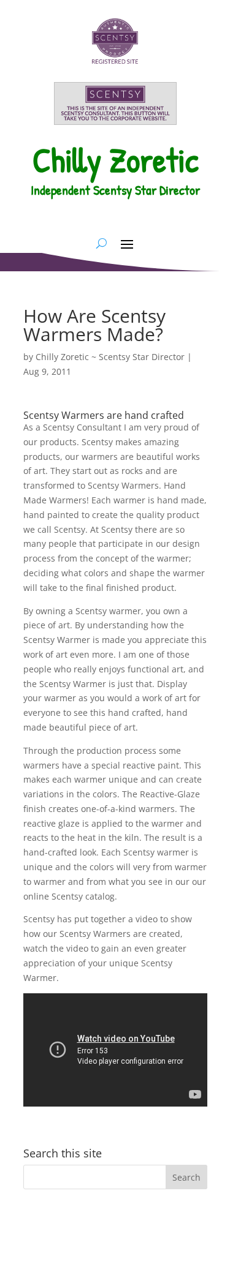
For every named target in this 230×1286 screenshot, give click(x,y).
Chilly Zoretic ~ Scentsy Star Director (110, 357)
